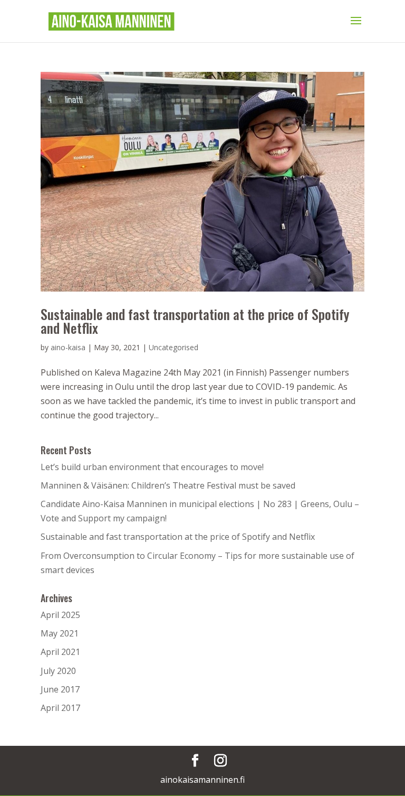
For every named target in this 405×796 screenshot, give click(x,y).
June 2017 (60, 689)
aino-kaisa (68, 347)
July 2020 (58, 671)
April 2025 (60, 615)
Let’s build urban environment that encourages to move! (153, 467)
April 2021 (60, 652)
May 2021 (60, 633)
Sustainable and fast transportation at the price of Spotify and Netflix (195, 321)
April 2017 (60, 708)
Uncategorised (173, 347)
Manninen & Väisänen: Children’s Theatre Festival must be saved (168, 485)
